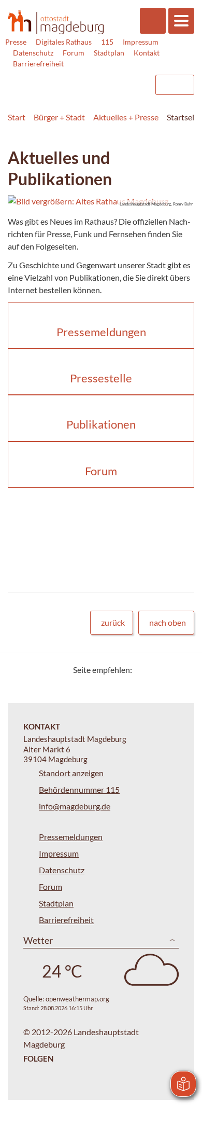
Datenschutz (33, 52)
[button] (101, 201)
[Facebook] (156, 670)
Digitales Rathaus (64, 41)
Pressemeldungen (71, 837)
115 (107, 41)
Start (16, 117)
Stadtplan (109, 52)
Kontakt (147, 52)
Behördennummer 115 (79, 789)
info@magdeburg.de (74, 806)
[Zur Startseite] (56, 22)
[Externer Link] (62, 80)
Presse (15, 41)
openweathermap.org (77, 999)
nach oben (167, 622)
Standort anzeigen (71, 773)
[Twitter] (143, 670)
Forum (73, 52)
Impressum (140, 41)
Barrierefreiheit (38, 63)
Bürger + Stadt (59, 117)
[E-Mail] (169, 670)
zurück (113, 622)
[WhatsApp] (182, 670)
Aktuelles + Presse (125, 117)
